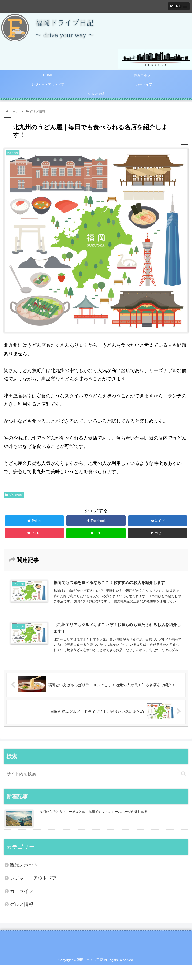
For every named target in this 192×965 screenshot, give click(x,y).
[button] (183, 773)
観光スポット (24, 865)
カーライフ (21, 891)
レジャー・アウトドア (33, 878)
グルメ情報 (16, 494)
